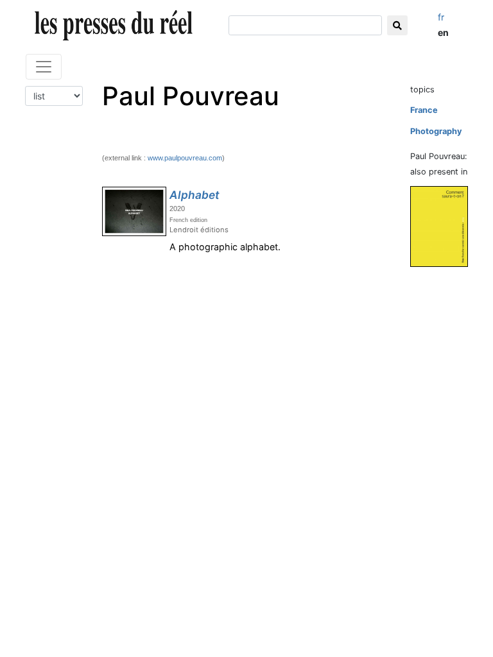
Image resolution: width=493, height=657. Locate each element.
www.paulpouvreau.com (185, 158)
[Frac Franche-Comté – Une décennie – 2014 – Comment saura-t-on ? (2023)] (444, 226)
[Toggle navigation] (44, 67)
